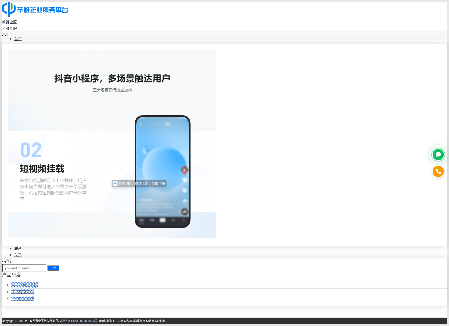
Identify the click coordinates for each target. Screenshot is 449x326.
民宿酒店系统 (22, 291)
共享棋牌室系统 (24, 285)
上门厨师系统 (22, 298)
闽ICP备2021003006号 (83, 321)
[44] (112, 236)
